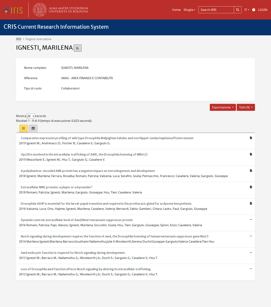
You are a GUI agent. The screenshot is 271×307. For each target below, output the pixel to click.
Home (176, 10)
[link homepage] (13, 9)
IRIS (18, 39)
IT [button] (245, 10)
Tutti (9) (244, 107)
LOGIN (262, 10)
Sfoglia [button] (188, 10)
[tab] (23, 128)
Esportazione (221, 107)
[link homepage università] (59, 9)
